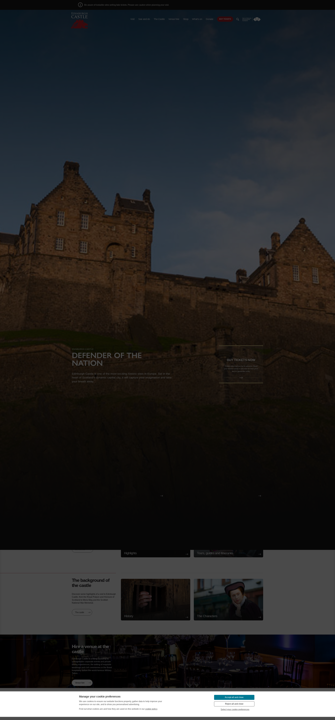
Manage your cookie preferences (100, 696)
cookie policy (151, 709)
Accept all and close (234, 697)
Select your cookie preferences (235, 709)
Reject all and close (234, 704)
